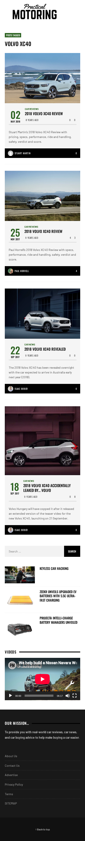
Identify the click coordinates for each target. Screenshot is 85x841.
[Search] (76, 11)
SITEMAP (11, 803)
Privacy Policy (14, 784)
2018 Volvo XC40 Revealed (45, 349)
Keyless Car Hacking (54, 568)
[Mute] (67, 695)
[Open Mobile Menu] (68, 11)
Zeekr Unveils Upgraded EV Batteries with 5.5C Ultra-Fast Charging (58, 596)
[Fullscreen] (74, 695)
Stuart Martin (23, 153)
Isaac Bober (21, 388)
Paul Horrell (22, 271)
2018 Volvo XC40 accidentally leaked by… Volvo (47, 488)
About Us (11, 756)
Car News (29, 344)
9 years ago (31, 237)
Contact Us (12, 765)
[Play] (10, 695)
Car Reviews (32, 109)
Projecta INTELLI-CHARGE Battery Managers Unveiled (58, 620)
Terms (9, 794)
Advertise (11, 775)
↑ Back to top (42, 829)
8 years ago (32, 120)
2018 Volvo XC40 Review (44, 113)
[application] (42, 679)
